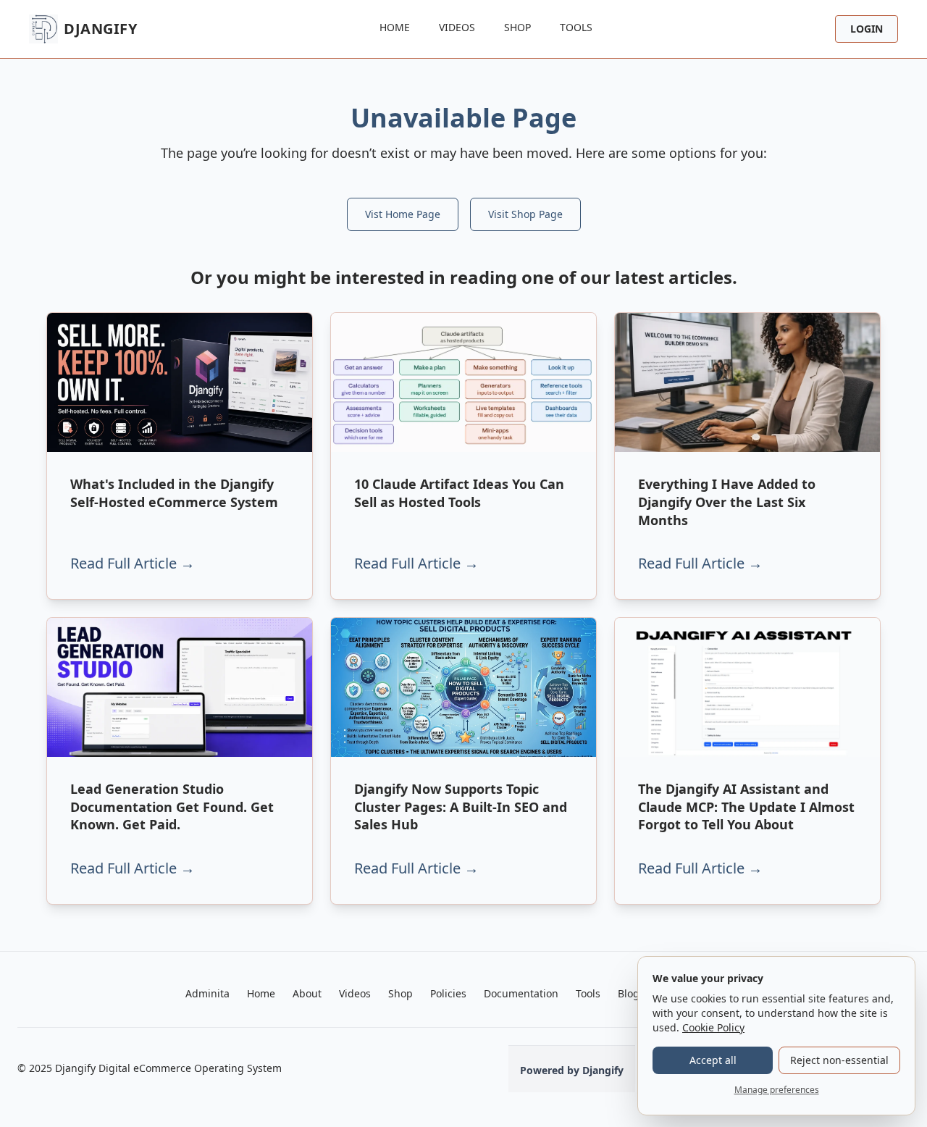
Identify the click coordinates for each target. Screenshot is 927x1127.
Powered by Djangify (572, 1070)
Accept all (713, 1060)
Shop (517, 27)
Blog (628, 993)
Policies (448, 993)
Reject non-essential (839, 1060)
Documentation (521, 993)
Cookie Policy (713, 1027)
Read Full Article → (132, 563)
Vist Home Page (402, 214)
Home (394, 27)
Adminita (207, 993)
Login (866, 28)
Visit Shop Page (525, 214)
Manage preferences (776, 1090)
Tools (576, 27)
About (307, 993)
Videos (457, 27)
